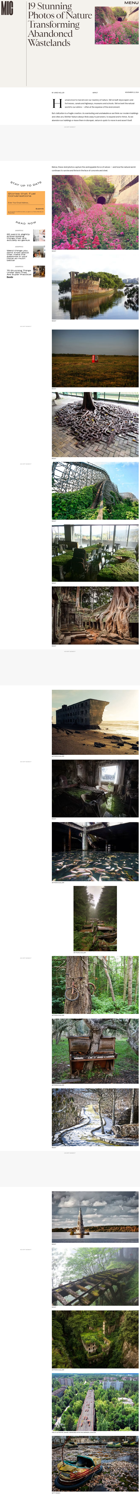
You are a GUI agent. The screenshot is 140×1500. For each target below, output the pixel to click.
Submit (40, 208)
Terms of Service (37, 211)
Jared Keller (59, 93)
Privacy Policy (11, 213)
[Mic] (7, 8)
